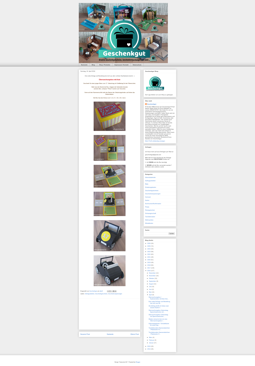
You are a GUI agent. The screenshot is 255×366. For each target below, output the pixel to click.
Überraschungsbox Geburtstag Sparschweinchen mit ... (158, 311)
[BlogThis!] (110, 291)
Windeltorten (149, 223)
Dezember (152, 273)
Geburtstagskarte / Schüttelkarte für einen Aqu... (159, 324)
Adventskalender (150, 177)
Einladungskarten (150, 187)
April (150, 295)
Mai (150, 292)
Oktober (151, 278)
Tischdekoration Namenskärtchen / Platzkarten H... (159, 333)
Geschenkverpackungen (115, 294)
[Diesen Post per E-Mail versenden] (108, 291)
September (152, 281)
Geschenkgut (151, 104)
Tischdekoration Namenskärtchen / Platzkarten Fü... (159, 328)
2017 (149, 268)
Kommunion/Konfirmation (153, 203)
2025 (149, 246)
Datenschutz (137, 65)
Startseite (84, 65)
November (152, 275)
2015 (149, 346)
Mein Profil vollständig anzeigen (155, 141)
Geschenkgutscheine (101, 294)
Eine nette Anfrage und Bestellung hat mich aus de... (159, 302)
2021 (149, 257)
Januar (151, 343)
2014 (149, 349)
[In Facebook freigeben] (114, 291)
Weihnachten (149, 220)
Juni (150, 289)
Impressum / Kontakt (121, 65)
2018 (149, 265)
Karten (147, 200)
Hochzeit (148, 197)
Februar (151, 340)
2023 (149, 251)
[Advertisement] (109, 314)
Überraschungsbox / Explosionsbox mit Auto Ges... (159, 298)
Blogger (138, 362)
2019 (149, 262)
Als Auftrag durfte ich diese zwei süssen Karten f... (159, 306)
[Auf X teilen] (112, 291)
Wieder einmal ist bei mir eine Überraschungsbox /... (158, 320)
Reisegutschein (150, 210)
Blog (93, 65)
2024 (149, 249)
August (151, 284)
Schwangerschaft (150, 213)
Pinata (147, 207)
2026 (149, 243)
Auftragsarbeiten (89, 294)
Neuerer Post (85, 334)
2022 (149, 254)
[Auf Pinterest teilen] (116, 291)
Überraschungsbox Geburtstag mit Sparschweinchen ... (158, 315)
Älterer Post (134, 334)
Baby (146, 184)
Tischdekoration (150, 216)
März (151, 337)
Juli (150, 286)
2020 (149, 260)
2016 (149, 270)
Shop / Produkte (104, 65)
